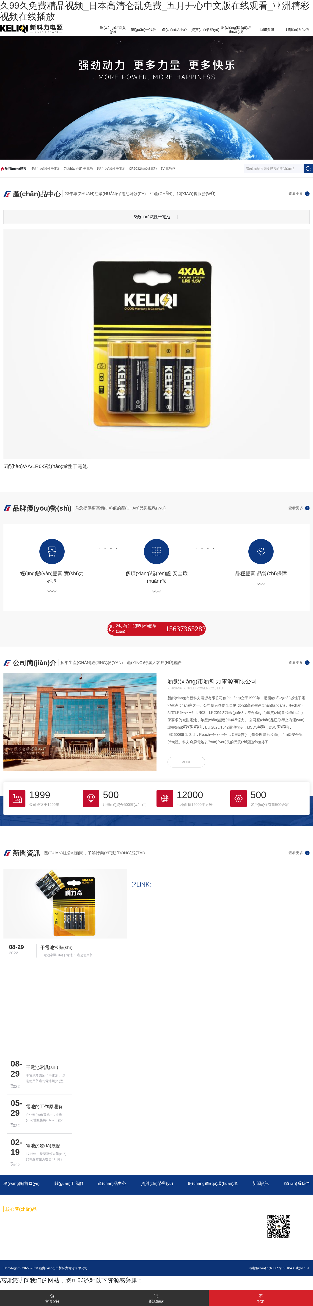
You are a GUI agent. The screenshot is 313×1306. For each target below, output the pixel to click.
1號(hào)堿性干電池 (110, 168)
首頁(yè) (52, 1301)
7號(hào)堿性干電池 (78, 168)
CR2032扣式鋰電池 (143, 168)
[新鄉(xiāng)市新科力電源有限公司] (31, 28)
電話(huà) (156, 1301)
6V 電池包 (168, 168)
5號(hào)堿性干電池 (45, 168)
